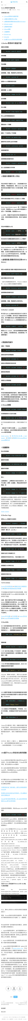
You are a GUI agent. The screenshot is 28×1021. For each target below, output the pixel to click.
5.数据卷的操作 (8, 26)
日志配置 (14, 616)
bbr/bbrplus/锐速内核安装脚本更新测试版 (7, 1003)
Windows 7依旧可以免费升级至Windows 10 (21, 1003)
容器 (2, 5)
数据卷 (9, 438)
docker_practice (5, 436)
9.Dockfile (6, 37)
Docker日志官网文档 (7, 586)
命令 (15, 996)
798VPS (14, 2)
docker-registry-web (18, 948)
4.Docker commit (8, 24)
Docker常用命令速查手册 (8, 8)
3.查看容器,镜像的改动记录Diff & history (15, 21)
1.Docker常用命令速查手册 (11, 16)
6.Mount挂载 (7, 29)
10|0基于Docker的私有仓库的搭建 (13, 39)
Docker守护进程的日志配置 (11, 618)
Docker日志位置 (5, 616)
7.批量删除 (7, 31)
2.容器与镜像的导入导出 (10, 19)
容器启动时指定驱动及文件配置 (12, 588)
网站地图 (23, 1017)
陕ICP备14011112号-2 (16, 1017)
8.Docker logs (7, 34)
